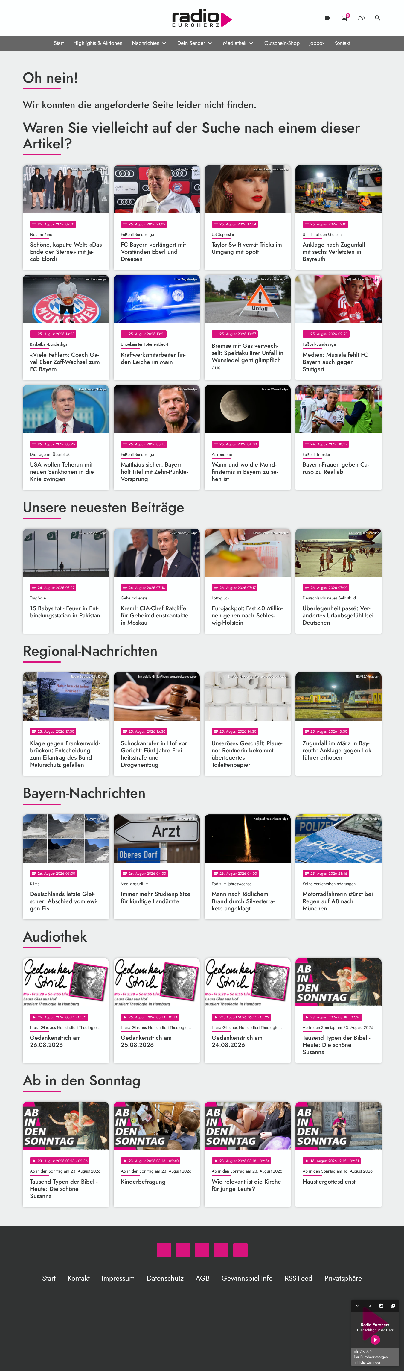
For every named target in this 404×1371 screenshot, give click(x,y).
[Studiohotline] (77, 18)
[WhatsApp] (29, 18)
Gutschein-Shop (282, 43)
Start (59, 43)
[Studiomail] (65, 18)
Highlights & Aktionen (97, 43)
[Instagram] (53, 18)
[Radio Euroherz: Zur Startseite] (202, 18)
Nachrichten (145, 43)
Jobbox (317, 43)
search (377, 18)
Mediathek (234, 43)
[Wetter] (361, 18)
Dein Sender (191, 43)
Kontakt (342, 43)
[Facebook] (41, 18)
